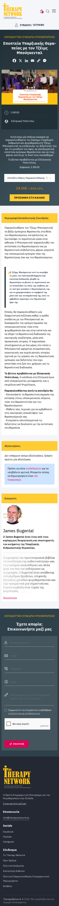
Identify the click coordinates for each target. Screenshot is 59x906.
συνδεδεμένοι (33, 468)
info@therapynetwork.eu (16, 817)
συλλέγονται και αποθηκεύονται (24, 713)
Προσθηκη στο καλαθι (29, 197)
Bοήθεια (7, 886)
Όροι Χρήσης (9, 860)
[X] (20, 61)
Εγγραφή (38, 24)
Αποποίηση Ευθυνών (14, 871)
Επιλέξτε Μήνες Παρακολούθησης (26, 178)
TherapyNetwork (12, 899)
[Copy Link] (39, 61)
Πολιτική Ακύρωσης (13, 865)
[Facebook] (14, 61)
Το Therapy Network (14, 855)
